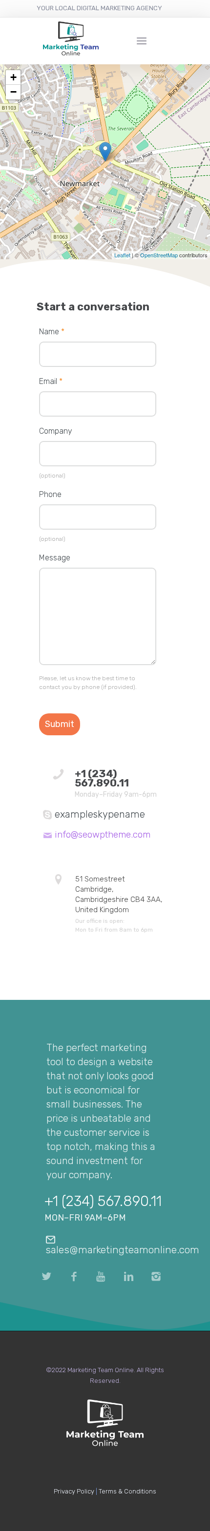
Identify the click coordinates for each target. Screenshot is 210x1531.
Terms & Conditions (127, 1491)
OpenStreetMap (159, 255)
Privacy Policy (74, 1491)
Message (54, 557)
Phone (50, 494)
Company (55, 431)
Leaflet (122, 255)
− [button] (13, 92)
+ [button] (13, 77)
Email (51, 381)
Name (51, 331)
